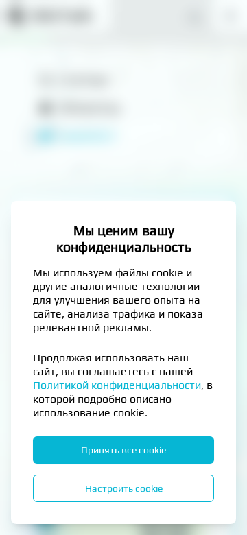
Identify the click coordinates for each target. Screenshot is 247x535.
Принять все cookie (123, 449)
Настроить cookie (124, 488)
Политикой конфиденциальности (117, 385)
